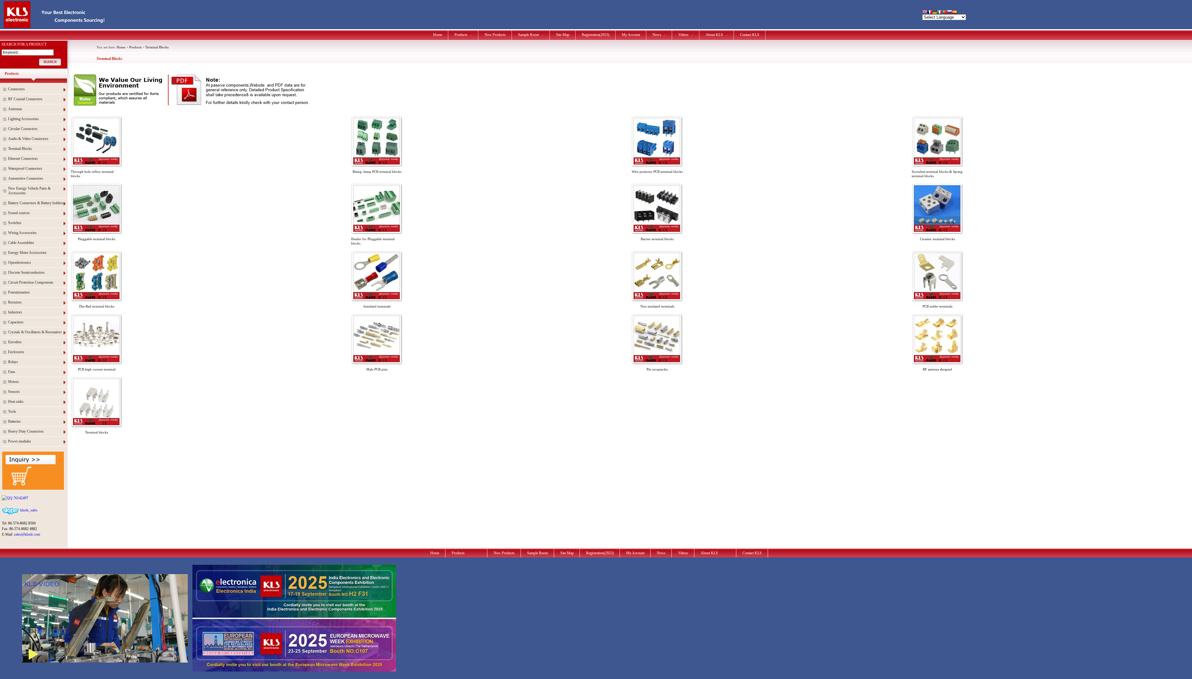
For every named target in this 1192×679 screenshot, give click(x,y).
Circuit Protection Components (30, 282)
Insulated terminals (377, 306)
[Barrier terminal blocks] (657, 230)
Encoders (15, 342)
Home (437, 35)
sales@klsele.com (27, 534)
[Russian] (949, 13)
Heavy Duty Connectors (26, 431)
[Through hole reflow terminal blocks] (96, 163)
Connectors (16, 89)
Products (460, 35)
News (656, 35)
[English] (924, 13)
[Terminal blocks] (96, 424)
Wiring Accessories (22, 233)
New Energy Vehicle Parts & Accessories (29, 190)
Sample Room (528, 35)
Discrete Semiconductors (26, 272)
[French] (929, 13)
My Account (631, 35)
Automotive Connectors (25, 178)
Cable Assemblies (21, 243)
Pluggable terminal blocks (96, 239)
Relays (13, 362)
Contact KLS (749, 35)
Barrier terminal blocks (657, 239)
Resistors (15, 302)
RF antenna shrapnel (937, 369)
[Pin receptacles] (657, 361)
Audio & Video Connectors (28, 139)
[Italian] (939, 13)
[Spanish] (954, 13)
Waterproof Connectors (25, 168)
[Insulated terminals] (376, 298)
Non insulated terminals (657, 306)
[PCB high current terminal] (96, 361)
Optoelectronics (19, 262)
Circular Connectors (23, 129)
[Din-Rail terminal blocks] (96, 298)
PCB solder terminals (937, 306)
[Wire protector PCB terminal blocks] (657, 163)
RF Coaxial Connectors (25, 99)
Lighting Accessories (23, 119)
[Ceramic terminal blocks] (937, 230)
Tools (12, 411)
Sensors (14, 391)
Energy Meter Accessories (27, 252)
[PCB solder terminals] (937, 298)
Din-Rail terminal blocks (96, 306)
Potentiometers (19, 292)
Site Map (562, 35)
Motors (13, 382)
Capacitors (16, 322)
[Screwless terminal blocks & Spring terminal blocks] (937, 163)
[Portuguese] (944, 13)
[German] (934, 13)
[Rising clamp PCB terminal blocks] (376, 163)
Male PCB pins (376, 369)
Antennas (15, 109)
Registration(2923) (595, 35)
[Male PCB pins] (376, 361)
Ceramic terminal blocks (937, 239)
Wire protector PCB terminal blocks (657, 171)
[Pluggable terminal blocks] (96, 230)
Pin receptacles (657, 369)
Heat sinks (16, 401)
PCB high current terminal (96, 369)
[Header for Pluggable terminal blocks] (376, 230)
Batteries (14, 421)
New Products (495, 35)
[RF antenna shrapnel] (937, 361)
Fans (11, 372)
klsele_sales (28, 510)
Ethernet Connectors (23, 158)
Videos (683, 35)
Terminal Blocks (20, 148)
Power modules (19, 441)
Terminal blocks (96, 432)
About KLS (714, 35)
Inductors (15, 312)
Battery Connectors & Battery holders (35, 203)
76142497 (20, 498)
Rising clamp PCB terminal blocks (377, 171)
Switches (14, 223)
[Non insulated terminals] (657, 298)
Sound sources (19, 213)
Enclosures (16, 352)
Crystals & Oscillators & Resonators (35, 332)
